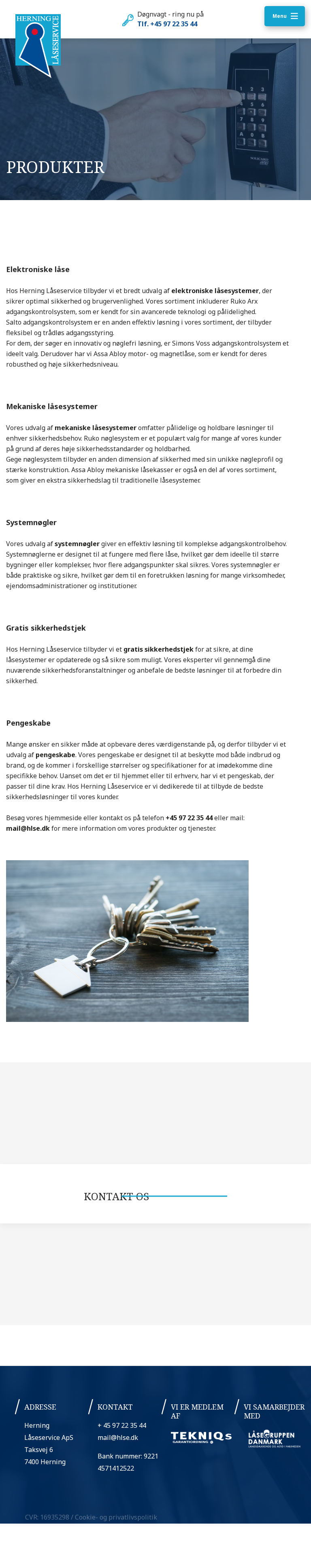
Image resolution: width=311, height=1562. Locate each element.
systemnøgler (77, 543)
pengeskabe (55, 754)
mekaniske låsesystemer (95, 427)
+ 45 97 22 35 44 (122, 1425)
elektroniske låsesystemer (215, 290)
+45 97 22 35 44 (189, 817)
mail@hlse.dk (28, 828)
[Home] (38, 46)
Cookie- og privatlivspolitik (116, 1517)
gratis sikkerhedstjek (159, 649)
